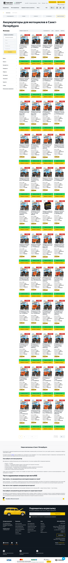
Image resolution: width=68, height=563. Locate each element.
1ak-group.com (5, 544)
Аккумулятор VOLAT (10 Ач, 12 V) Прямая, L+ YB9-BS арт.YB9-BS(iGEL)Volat (47, 411)
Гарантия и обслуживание (19, 529)
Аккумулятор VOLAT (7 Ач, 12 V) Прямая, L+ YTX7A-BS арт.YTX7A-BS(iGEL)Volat (59, 112)
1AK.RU (12, 454)
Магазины (43, 3)
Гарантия (5, 82)
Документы (43, 527)
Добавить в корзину (24, 63)
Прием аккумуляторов (19, 526)
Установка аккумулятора (19, 527)
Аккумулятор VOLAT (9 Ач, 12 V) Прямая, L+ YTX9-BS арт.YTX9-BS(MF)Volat (59, 179)
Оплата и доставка (18, 523)
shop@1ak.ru (63, 532)
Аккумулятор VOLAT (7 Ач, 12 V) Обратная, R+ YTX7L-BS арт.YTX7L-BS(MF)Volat (59, 245)
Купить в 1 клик (24, 61)
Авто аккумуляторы (31, 523)
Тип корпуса (5, 75)
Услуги (29, 532)
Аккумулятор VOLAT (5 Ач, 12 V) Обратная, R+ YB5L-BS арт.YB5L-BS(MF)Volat (24, 279)
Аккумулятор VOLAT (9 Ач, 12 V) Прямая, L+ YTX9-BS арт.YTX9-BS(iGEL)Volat (24, 146)
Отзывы (42, 529)
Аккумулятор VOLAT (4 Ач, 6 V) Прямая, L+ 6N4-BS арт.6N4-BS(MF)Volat (24, 79)
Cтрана (4, 85)
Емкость (4, 61)
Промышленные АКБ (31, 527)
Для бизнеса (60, 535)
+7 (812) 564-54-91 (18, 2)
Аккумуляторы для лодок (32, 526)
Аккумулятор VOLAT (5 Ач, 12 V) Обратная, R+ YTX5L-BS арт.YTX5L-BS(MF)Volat (59, 146)
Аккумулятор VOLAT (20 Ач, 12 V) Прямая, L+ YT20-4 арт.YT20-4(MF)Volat (24, 312)
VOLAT (21, 34)
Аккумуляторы (6, 7)
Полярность (5, 68)
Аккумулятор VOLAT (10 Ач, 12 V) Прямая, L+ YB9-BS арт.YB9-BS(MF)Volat (35, 411)
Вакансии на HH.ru (44, 532)
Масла (38, 7)
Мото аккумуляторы (15, 7)
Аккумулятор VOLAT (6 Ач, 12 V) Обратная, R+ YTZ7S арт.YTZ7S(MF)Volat (36, 46)
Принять (48, 561)
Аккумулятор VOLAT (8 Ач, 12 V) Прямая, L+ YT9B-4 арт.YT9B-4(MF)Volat (48, 46)
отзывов (60, 544)
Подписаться (57, 513)
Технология (5, 78)
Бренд (4, 58)
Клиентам (17, 532)
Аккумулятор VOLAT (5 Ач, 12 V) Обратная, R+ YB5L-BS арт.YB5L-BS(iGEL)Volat (36, 279)
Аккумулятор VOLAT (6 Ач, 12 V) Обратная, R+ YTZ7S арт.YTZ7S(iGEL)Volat (48, 79)
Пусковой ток (5, 65)
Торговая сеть (43, 526)
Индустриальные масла (32, 530)
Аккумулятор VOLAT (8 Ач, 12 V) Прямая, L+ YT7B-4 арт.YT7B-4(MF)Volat (24, 245)
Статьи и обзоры (18, 533)
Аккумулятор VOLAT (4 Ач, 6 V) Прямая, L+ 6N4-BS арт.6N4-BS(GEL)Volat (59, 212)
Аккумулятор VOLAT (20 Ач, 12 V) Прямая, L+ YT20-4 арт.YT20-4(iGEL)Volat (36, 312)
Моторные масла (31, 529)
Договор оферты (18, 530)
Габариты (5, 71)
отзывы (11, 544)
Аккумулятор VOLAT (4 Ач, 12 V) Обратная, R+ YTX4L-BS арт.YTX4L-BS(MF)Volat (24, 179)
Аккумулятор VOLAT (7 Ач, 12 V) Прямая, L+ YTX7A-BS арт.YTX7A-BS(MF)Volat (48, 179)
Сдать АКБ (26, 3)
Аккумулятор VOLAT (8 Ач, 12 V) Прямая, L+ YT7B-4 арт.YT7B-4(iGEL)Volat (36, 245)
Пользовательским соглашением (50, 516)
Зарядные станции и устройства (28, 7)
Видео (42, 530)
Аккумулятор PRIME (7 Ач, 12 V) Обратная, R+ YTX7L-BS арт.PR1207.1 (47, 212)
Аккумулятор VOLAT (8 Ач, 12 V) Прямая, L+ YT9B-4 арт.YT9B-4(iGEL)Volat (59, 79)
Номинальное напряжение (8, 88)
